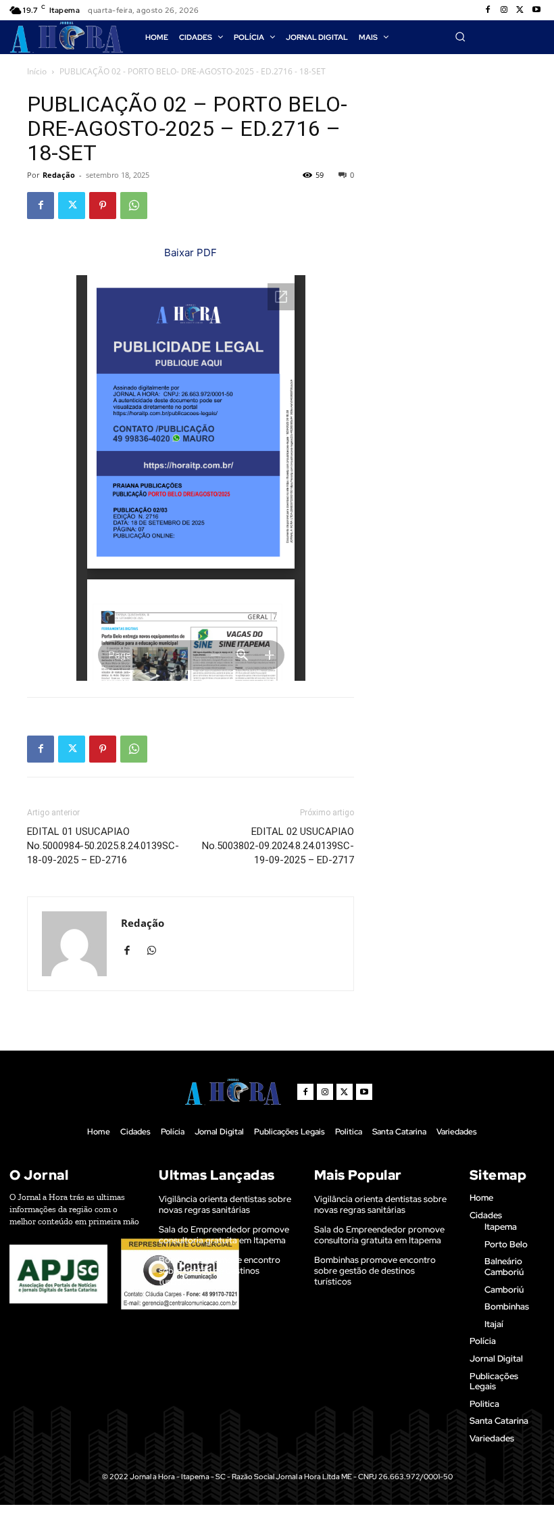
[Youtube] (536, 10)
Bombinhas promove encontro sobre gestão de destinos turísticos (219, 1270)
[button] (460, 36)
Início (37, 71)
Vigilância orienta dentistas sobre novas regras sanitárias (225, 1204)
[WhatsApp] (133, 205)
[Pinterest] (102, 205)
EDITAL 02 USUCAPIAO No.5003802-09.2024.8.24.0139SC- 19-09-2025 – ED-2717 (278, 845)
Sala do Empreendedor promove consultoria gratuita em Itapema (224, 1235)
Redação (59, 175)
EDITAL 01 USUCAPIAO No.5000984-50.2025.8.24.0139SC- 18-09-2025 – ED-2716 (103, 845)
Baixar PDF (190, 252)
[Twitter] (520, 10)
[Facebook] (488, 10)
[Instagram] (504, 10)
